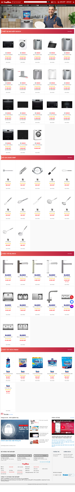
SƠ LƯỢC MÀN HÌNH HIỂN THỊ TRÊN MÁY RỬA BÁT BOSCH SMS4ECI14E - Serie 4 (63, 442)
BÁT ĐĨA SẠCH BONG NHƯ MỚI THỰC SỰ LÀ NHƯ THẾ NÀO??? (63, 446)
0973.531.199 (19, 473)
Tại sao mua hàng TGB (57, 454)
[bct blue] (65, 475)
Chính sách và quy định (68, 455)
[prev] (1, 17)
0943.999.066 (11, 472)
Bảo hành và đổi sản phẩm (68, 454)
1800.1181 (36, 468)
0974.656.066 (3, 473)
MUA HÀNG (8, 62)
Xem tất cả (70, 31)
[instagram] (58, 475)
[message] (72, 306)
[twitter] (60, 475)
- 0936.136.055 (44, 468)
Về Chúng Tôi (55, 455)
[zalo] (72, 302)
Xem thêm (11, 414)
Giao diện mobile (70, 475)
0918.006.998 (19, 472)
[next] (74, 17)
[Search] (48, 2)
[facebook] (54, 475)
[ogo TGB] (25, 464)
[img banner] (37, 17)
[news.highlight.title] (15, 430)
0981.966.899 (36, 470)
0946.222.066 (36, 466)
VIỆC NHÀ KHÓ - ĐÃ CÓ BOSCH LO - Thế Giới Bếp (62, 440)
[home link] (7, 2)
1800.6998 (11, 466)
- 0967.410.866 (20, 466)
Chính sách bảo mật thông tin (11, 440)
